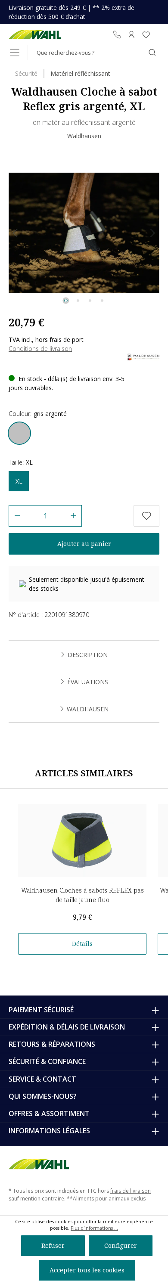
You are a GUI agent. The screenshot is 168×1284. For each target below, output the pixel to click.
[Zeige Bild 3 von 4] (90, 300)
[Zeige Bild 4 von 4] (102, 300)
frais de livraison (130, 1190)
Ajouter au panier (84, 544)
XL (19, 481)
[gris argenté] (19, 433)
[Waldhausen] (143, 356)
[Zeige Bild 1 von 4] (66, 300)
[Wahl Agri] (35, 34)
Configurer (120, 1245)
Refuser (53, 1245)
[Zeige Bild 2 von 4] (78, 300)
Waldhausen (84, 136)
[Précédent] (15, 233)
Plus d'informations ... (94, 1228)
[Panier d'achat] (156, 34)
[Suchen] (152, 52)
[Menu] (14, 52)
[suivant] (152, 233)
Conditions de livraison (40, 348)
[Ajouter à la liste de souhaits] (146, 516)
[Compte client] (131, 34)
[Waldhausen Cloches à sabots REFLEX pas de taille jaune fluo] (82, 840)
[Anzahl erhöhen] (73, 516)
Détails (82, 944)
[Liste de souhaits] (146, 34)
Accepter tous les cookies (87, 1270)
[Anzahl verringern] (17, 516)
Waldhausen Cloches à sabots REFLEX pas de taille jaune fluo (82, 895)
